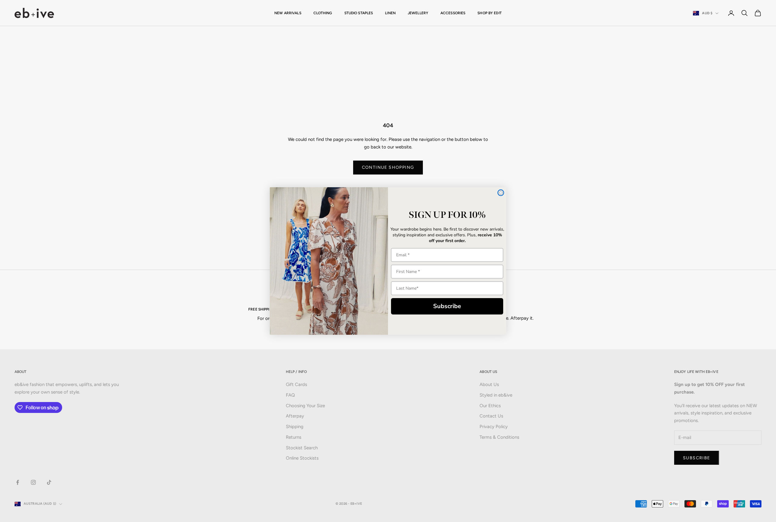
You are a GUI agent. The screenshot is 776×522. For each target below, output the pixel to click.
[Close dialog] (501, 193)
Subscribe (447, 306)
